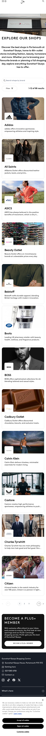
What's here (7, 691)
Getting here (10, 667)
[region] (23, 716)
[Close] (42, 700)
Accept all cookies (23, 720)
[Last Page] (43, 604)
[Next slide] (44, 3)
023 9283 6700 (11, 671)
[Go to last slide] (2, 3)
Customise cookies (23, 732)
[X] (19, 680)
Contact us (9, 675)
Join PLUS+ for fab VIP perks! (23, 3)
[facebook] (14, 680)
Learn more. (18, 713)
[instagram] (3, 680)
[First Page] (2, 604)
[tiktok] (8, 680)
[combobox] (23, 80)
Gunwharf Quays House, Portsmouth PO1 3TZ (24, 663)
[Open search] (43, 10)
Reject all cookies (23, 726)
